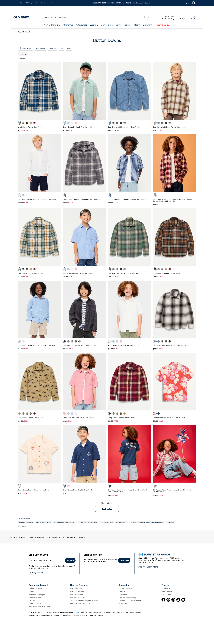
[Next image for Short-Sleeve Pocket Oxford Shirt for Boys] (103, 91)
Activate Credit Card (77, 598)
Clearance (170, 522)
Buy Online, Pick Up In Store (39, 607)
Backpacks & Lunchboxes (64, 522)
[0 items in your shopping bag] (193, 3)
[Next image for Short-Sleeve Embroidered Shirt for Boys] (58, 454)
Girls (110, 25)
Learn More (152, 567)
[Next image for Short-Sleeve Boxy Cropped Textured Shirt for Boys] (148, 163)
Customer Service (35, 589)
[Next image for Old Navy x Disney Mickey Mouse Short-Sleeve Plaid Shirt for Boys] (193, 454)
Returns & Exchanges (37, 595)
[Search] (145, 17)
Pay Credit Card (76, 589)
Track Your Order (35, 598)
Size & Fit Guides (35, 604)
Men (103, 25)
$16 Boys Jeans (121, 522)
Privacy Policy (36, 572)
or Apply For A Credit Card (80, 604)
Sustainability (122, 612)
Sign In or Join (138, 3)
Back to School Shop (43, 522)
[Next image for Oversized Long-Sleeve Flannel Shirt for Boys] (193, 91)
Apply (141, 567)
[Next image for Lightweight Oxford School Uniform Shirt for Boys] (58, 163)
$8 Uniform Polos (106, 522)
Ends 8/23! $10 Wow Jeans (87, 522)
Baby (137, 25)
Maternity (147, 25)
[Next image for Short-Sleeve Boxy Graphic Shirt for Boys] (103, 454)
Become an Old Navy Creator (130, 601)
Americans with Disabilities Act (40, 615)
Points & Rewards (77, 592)
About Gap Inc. (135, 612)
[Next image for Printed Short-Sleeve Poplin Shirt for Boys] (193, 382)
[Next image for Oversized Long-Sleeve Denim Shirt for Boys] (103, 309)
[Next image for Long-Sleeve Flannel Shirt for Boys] (58, 91)
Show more (22, 526)
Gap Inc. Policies (96, 615)
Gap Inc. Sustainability (127, 598)
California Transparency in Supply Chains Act (71, 615)
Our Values (123, 595)
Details (147, 3)
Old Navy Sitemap (126, 589)
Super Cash (123, 604)
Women (94, 25)
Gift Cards (32, 601)
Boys (118, 25)
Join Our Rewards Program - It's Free (84, 601)
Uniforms (68, 25)
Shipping (32, 592)
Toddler (127, 25)
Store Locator (166, 592)
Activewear (81, 25)
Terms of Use (110, 612)
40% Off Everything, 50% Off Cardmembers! (147, 522)
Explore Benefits (76, 595)
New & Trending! (52, 25)
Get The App (166, 595)
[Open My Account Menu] (187, 3)
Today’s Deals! (162, 25)
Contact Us (165, 589)
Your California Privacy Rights (92, 612)
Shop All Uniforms (26, 522)
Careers (122, 592)
